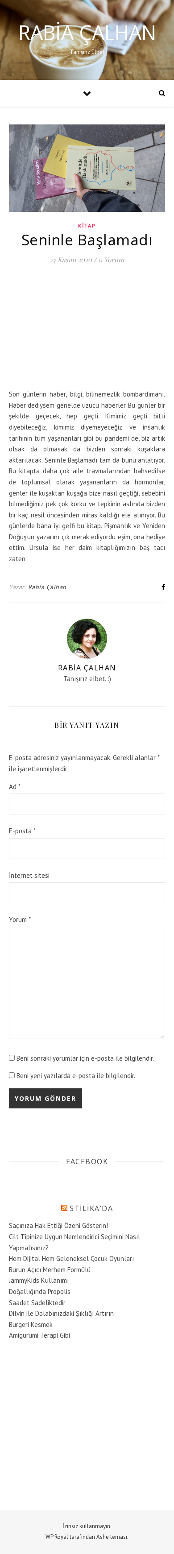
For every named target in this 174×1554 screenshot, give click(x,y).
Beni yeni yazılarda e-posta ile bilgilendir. (76, 1075)
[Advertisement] (76, 330)
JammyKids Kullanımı (39, 1280)
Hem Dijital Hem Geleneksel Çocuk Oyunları (71, 1258)
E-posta (22, 831)
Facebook (87, 1161)
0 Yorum (111, 259)
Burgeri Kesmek (31, 1324)
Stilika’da (91, 1208)
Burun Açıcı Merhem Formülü (50, 1269)
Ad (15, 786)
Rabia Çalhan (87, 32)
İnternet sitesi (29, 875)
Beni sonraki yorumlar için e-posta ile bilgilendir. (85, 1058)
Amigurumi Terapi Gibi (39, 1335)
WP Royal (57, 1537)
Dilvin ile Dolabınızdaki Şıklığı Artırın (61, 1313)
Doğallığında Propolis (39, 1291)
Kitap (87, 225)
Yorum (20, 919)
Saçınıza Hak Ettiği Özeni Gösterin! (58, 1225)
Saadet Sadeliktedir (37, 1302)
